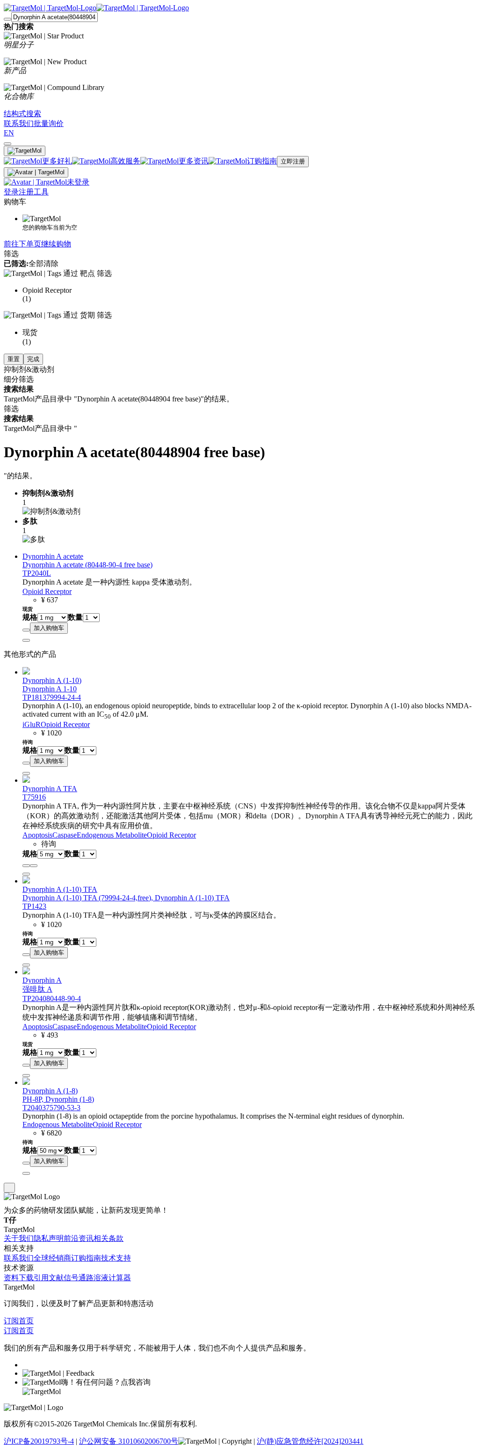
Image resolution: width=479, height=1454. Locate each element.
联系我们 (19, 1258)
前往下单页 (22, 244)
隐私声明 (49, 1238)
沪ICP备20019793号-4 (39, 1441)
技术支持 (116, 1258)
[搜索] (7, 19)
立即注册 (293, 161)
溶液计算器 (112, 1278)
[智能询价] (33, 865)
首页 (26, 1321)
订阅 (11, 1321)
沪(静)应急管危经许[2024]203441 (310, 1441)
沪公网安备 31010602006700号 (128, 1441)
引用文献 (49, 1278)
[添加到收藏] (26, 630)
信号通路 (79, 1278)
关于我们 (19, 1238)
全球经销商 (52, 1258)
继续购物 (56, 244)
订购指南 (86, 1258)
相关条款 (108, 1238)
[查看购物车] (7, 143)
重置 (13, 359)
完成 (33, 359)
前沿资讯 (79, 1238)
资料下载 (19, 1278)
